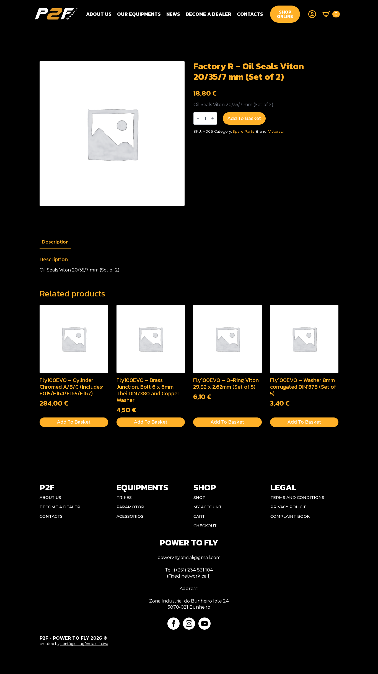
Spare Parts (243, 131)
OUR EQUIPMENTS (139, 14)
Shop (199, 497)
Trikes (124, 497)
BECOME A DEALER (208, 14)
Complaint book (290, 516)
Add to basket (244, 118)
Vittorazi (276, 131)
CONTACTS (250, 14)
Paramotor (130, 506)
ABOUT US (50, 497)
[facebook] (173, 623)
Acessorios (129, 516)
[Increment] (212, 118)
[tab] (55, 242)
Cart (199, 516)
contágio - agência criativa (84, 644)
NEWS (173, 14)
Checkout (205, 525)
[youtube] (204, 623)
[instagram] (189, 623)
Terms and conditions (297, 497)
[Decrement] (198, 118)
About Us (99, 14)
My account (207, 506)
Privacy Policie (288, 506)
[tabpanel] (189, 264)
